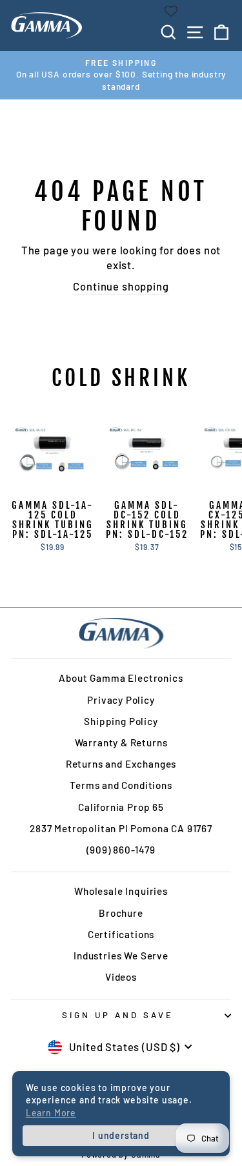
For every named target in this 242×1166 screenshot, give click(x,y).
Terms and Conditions (121, 785)
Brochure (121, 913)
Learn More (51, 1112)
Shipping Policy (120, 721)
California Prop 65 (121, 807)
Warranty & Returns (121, 742)
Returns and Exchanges (121, 764)
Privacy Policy (121, 700)
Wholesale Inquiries (121, 891)
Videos (121, 977)
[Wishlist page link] (171, 11)
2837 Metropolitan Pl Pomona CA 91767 (121, 828)
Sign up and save (118, 1015)
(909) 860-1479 (121, 849)
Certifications (121, 934)
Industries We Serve (121, 955)
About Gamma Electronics (121, 678)
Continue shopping (120, 286)
